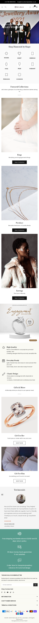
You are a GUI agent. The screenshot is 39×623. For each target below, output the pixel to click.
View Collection (20, 162)
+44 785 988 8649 (10, 2)
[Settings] (36, 7)
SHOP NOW (19, 443)
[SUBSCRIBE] (35, 584)
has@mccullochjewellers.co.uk (26, 2)
